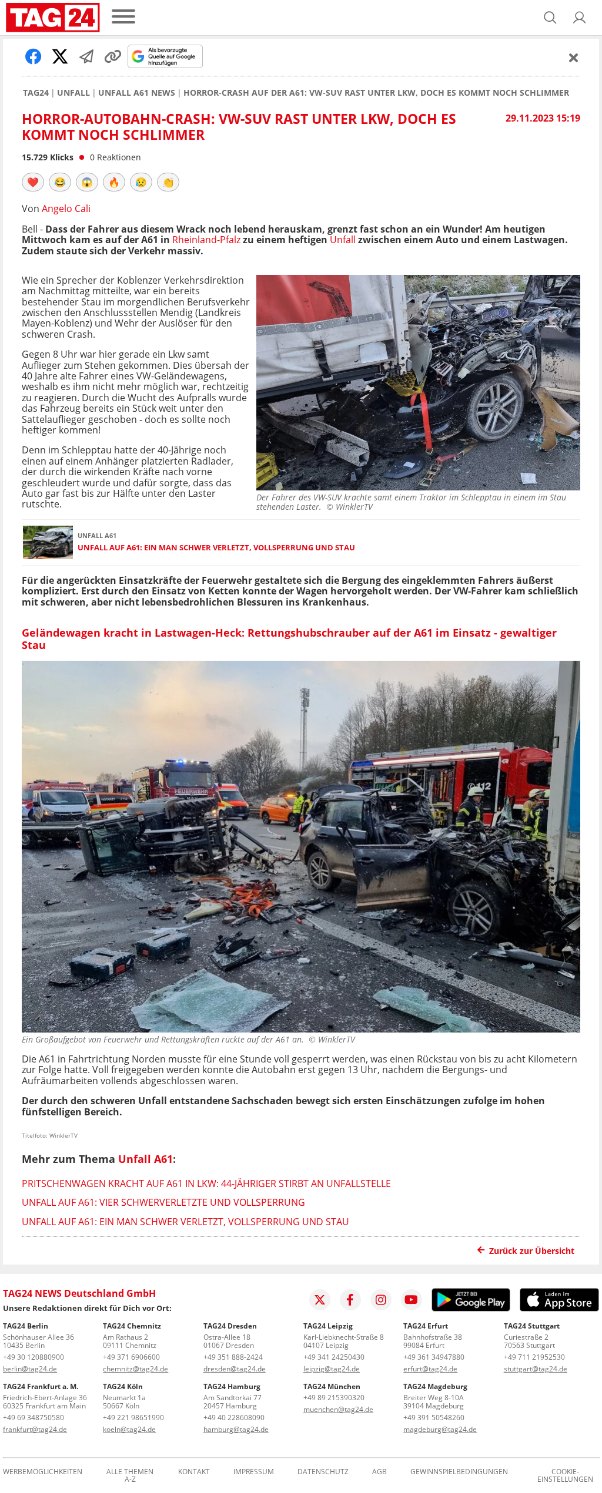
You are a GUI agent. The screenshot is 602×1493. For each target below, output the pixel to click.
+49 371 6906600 (131, 1357)
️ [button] (33, 182)
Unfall (73, 92)
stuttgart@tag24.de (535, 1369)
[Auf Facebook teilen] (33, 56)
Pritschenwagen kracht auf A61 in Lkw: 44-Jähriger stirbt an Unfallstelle (206, 1183)
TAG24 (36, 92)
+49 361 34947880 (433, 1357)
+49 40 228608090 (234, 1418)
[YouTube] (411, 1299)
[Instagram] (381, 1299)
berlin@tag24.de (30, 1369)
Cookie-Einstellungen (565, 1476)
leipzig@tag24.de (331, 1369)
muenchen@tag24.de (338, 1409)
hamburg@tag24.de (236, 1429)
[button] (579, 17)
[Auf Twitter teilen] (60, 56)
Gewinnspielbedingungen (459, 1472)
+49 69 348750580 (33, 1418)
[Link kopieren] (113, 56)
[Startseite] (53, 17)
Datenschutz (323, 1472)
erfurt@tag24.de (430, 1369)
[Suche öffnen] (550, 17)
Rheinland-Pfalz (206, 239)
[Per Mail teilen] (86, 56)
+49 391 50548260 (433, 1418)
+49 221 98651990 (133, 1418)
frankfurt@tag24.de (35, 1429)
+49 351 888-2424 (233, 1357)
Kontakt (194, 1472)
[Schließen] (573, 57)
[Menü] (123, 17)
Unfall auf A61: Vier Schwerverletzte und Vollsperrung (163, 1202)
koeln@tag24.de (129, 1429)
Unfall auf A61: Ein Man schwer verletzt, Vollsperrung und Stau (216, 547)
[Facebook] (350, 1299)
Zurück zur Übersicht (531, 1250)
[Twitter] (319, 1299)
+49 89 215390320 (333, 1398)
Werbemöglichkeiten (42, 1472)
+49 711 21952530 (534, 1357)
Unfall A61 (145, 1159)
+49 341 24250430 (333, 1357)
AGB (379, 1472)
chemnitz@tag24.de (135, 1369)
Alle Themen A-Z (129, 1476)
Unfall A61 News (136, 92)
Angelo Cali (66, 208)
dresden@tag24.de (234, 1369)
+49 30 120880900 (33, 1357)
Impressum (253, 1472)
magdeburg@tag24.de (440, 1429)
